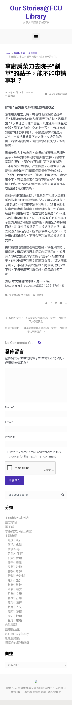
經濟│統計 (15, 540)
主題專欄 (32, 53)
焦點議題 (11, 624)
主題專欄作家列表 (17, 518)
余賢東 (40, 295)
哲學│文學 (15, 593)
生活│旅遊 (15, 620)
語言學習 (11, 522)
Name (9, 407)
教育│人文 (15, 607)
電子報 (9, 527)
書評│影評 (15, 571)
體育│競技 (15, 611)
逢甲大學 (25, 688)
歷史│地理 (15, 616)
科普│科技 (15, 584)
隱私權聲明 (54, 692)
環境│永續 (15, 544)
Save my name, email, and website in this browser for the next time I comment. (35, 454)
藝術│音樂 (15, 598)
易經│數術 (15, 567)
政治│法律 (15, 602)
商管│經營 (15, 589)
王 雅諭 (11, 95)
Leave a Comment (58, 94)
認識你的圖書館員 (17, 642)
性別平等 (14, 549)
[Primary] (36, 36)
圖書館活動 (12, 629)
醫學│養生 (15, 562)
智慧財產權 (19, 53)
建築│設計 (15, 580)
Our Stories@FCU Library (36, 12)
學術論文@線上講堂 (18, 531)
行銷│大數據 (16, 576)
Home (7, 53)
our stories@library (17, 633)
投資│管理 (15, 558)
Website (10, 437)
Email (9, 422)
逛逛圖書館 (12, 638)
